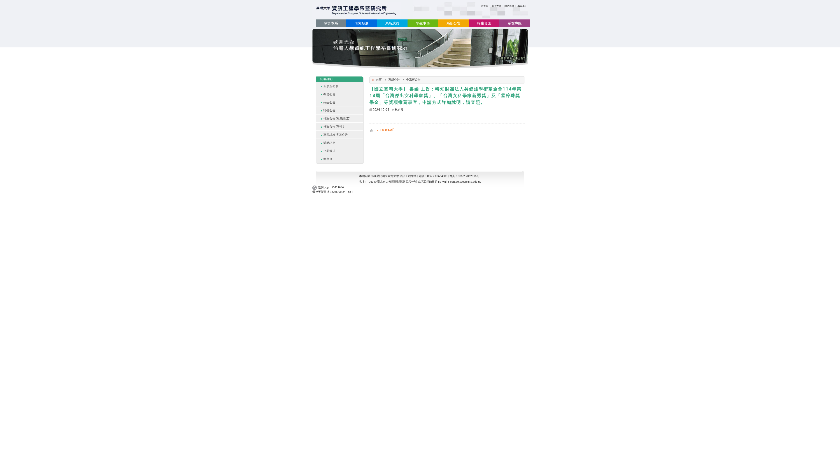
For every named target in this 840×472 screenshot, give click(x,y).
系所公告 (453, 23)
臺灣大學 (497, 6)
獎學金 (328, 159)
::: (479, 5)
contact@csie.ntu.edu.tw (465, 181)
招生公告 (329, 102)
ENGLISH (522, 6)
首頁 (379, 79)
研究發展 (362, 23)
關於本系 (331, 23)
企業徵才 (329, 151)
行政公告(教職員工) (337, 118)
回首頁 (484, 6)
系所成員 (392, 23)
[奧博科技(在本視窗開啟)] (315, 187)
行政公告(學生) (334, 126)
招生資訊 (484, 23)
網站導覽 (509, 6)
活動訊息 (329, 142)
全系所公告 (331, 86)
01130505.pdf (385, 129)
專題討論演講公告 (335, 134)
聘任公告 (329, 110)
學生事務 (423, 23)
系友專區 (515, 23)
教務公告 (329, 94)
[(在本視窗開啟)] (356, 10)
